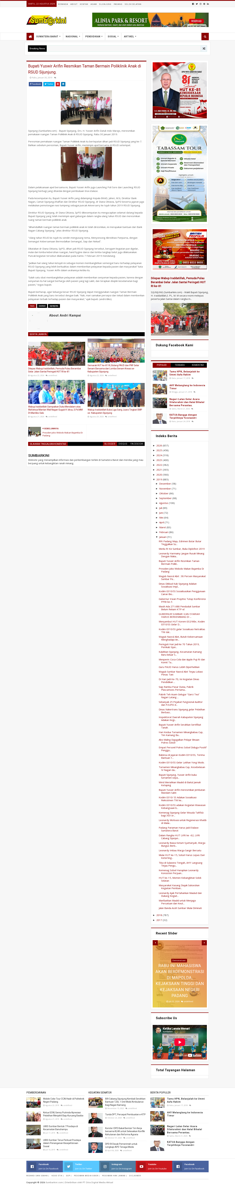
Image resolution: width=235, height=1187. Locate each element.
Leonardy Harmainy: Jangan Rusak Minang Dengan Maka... (181, 555)
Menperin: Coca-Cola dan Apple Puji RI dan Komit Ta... (182, 661)
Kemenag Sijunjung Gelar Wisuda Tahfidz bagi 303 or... (181, 814)
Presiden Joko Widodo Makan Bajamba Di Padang (181, 570)
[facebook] (193, 4)
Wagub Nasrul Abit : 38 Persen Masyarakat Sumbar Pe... (182, 578)
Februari (164, 532)
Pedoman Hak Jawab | (114, 1176)
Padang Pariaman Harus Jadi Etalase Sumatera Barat (179, 829)
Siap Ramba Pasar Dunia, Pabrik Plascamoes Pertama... (176, 688)
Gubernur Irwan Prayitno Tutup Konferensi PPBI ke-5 (182, 600)
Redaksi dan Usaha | (37, 1176)
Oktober (164, 493)
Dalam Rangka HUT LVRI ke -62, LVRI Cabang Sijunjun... (179, 837)
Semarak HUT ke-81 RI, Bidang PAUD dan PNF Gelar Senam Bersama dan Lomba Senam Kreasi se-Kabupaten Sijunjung (113, 368)
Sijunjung (105, 4)
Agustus (164, 503)
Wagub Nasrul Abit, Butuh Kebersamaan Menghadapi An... (181, 638)
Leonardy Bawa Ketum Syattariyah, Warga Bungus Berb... (182, 844)
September (165, 498)
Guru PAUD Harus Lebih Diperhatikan (179, 667)
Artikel (129, 36)
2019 (159, 479)
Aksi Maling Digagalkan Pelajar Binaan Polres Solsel (179, 741)
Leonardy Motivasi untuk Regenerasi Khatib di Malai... (183, 821)
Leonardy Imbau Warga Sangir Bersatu (180, 850)
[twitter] (196, 4)
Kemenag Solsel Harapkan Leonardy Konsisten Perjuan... (179, 872)
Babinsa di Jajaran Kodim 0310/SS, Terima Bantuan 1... (182, 756)
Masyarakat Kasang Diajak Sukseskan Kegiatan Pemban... (179, 887)
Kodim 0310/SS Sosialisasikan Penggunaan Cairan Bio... (182, 593)
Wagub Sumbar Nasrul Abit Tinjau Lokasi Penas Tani (181, 673)
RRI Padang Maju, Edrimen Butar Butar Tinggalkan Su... (180, 543)
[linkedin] (207, 4)
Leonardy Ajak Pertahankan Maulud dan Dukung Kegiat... (180, 894)
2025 (159, 450)
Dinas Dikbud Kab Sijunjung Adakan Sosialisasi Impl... (178, 585)
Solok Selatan (133, 4)
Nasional (72, 36)
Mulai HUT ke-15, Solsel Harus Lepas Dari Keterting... (182, 856)
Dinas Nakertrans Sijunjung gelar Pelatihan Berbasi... (182, 711)
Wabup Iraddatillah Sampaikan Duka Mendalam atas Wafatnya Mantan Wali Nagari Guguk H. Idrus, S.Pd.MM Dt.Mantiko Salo (55, 409)
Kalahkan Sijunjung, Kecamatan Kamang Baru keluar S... (180, 653)
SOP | (69, 1176)
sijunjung (54, 306)
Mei (161, 517)
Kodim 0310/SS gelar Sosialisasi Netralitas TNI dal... (182, 631)
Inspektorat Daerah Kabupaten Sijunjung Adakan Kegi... (181, 718)
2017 (159, 920)
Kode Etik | (58, 1176)
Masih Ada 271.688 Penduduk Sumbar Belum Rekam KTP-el (179, 608)
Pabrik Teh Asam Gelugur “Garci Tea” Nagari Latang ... (179, 696)
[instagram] (200, 4)
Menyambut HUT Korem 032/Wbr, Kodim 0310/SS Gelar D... (182, 623)
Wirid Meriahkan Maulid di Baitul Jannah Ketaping (180, 784)
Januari (163, 536)
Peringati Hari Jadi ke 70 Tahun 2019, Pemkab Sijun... (179, 646)
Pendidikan (92, 36)
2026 (159, 445)
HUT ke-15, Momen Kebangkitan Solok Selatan (180, 879)
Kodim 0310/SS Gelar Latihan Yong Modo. (181, 762)
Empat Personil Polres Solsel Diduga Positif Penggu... (182, 749)
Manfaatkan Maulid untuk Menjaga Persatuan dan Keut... (177, 902)
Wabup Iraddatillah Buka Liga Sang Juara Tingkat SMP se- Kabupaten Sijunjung (115, 411)
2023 (159, 460)
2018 (159, 915)
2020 (159, 474)
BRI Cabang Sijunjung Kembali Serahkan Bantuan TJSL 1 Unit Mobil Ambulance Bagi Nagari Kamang (125, 1101)
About (74, 4)
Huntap (179, 960)
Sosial (112, 36)
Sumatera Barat (47, 36)
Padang (118, 4)
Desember (165, 483)
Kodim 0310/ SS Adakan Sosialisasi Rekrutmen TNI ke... (177, 799)
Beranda (63, 4)
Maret (163, 527)
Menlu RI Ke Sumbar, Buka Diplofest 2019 (182, 548)
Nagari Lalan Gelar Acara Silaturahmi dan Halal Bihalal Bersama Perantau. (186, 402)
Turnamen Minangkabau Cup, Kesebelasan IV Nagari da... (182, 768)
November (165, 488)
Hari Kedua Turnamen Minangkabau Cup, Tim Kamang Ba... (181, 734)
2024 (159, 455)
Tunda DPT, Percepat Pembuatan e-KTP (125, 1114)
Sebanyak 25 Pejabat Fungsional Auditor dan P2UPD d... (181, 703)
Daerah (42, 306)
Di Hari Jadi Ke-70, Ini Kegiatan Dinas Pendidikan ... (179, 681)
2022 (159, 464)
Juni (161, 512)
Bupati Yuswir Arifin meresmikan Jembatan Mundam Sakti (182, 791)
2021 (159, 469)
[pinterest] (204, 4)
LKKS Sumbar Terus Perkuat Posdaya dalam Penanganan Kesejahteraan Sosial (62, 1143)
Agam (94, 4)
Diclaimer (135, 1176)
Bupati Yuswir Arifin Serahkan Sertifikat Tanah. (180, 726)
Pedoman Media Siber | (87, 1176)
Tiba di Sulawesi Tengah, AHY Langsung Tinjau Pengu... (180, 864)
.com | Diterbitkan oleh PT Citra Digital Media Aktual (79, 1182)
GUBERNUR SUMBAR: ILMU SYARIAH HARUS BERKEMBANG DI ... (179, 615)
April (162, 522)
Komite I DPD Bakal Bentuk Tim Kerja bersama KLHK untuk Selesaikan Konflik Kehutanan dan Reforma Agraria (125, 1131)
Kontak (84, 4)
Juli (161, 507)
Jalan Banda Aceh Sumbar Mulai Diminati (180, 908)
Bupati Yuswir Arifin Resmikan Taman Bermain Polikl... (179, 562)
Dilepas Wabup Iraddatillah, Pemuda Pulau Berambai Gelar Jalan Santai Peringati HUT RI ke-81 (54, 370)
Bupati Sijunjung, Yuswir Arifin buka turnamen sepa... (178, 776)
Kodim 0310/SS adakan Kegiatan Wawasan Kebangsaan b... (182, 806)
